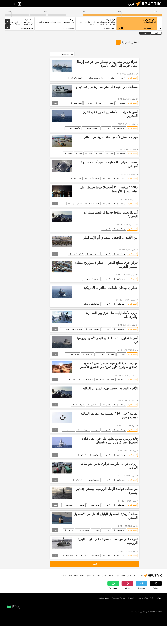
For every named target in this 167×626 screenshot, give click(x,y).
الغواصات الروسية (71, 555)
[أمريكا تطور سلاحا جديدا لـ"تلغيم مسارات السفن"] (62, 216)
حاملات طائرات (84, 530)
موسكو (102, 379)
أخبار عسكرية (80, 404)
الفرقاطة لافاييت (94, 329)
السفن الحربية (130, 42)
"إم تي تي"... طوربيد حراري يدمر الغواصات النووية (109, 465)
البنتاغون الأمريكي (76, 78)
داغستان (83, 455)
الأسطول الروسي (94, 480)
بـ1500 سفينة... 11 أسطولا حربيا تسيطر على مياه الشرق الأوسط (108, 189)
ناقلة (80, 153)
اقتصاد (111, 575)
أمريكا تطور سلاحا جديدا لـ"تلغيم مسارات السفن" (110, 214)
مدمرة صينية (78, 103)
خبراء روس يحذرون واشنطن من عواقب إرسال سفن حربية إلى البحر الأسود (107, 63)
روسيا (113, 354)
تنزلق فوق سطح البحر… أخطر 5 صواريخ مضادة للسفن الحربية (106, 264)
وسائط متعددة (73, 575)
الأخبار (123, 78)
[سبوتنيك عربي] (149, 7)
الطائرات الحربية (78, 254)
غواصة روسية (95, 505)
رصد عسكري (121, 128)
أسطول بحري (95, 404)
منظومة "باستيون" (87, 379)
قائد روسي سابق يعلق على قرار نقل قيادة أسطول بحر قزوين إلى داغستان (110, 440)
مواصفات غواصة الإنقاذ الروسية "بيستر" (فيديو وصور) (107, 490)
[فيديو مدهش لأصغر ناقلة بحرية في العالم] (62, 141)
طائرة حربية (77, 178)
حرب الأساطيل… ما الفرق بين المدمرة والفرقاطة (112, 315)
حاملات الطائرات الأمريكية (91, 304)
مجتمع (111, 103)
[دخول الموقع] (13, 3)
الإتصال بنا (131, 598)
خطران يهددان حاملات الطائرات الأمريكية (110, 288)
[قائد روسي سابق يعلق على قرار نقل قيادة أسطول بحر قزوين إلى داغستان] (62, 442)
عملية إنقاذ (69, 505)
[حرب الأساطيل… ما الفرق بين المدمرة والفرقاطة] (62, 317)
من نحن (159, 598)
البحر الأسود (89, 354)
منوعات (122, 103)
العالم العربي (131, 575)
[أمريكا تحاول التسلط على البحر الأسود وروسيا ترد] (62, 342)
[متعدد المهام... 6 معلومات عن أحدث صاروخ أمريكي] (62, 166)
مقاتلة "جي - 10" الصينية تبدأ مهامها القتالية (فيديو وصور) (109, 415)
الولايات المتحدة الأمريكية (96, 78)
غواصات (82, 505)
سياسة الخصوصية (118, 598)
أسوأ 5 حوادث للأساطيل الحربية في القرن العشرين (110, 114)
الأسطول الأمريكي (93, 178)
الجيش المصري (94, 254)
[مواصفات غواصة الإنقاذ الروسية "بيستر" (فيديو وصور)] (62, 493)
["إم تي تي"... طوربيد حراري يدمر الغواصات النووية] (62, 467)
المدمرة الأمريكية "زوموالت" (73, 329)
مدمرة (90, 103)
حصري (104, 575)
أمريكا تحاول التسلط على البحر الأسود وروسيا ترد (107, 340)
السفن (70, 153)
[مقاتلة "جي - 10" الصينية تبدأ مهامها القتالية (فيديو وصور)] (62, 417)
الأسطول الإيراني (77, 203)
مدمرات (70, 530)
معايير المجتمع (104, 598)
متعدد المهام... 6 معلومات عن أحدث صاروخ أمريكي (109, 164)
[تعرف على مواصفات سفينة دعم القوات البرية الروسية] (62, 543)
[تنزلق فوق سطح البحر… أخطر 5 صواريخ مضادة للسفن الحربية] (62, 266)
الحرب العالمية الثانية (93, 128)
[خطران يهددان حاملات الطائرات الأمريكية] (62, 292)
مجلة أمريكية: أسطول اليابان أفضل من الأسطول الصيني (106, 516)
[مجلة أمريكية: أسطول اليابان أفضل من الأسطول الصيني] (62, 518)
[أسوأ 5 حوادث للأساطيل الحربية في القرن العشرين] (62, 116)
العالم (112, 78)
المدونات (64, 575)
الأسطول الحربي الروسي (91, 555)
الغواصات (79, 480)
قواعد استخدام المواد (145, 598)
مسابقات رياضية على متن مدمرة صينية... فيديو (107, 87)
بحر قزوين (96, 455)
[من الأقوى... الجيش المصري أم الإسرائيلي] (62, 241)
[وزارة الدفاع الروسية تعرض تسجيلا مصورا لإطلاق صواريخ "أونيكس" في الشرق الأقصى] (62, 367)
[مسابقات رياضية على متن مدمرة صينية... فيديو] (62, 91)
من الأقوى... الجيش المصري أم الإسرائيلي (110, 237)
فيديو (73, 379)
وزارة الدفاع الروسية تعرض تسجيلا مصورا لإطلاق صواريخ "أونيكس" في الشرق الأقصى (108, 365)
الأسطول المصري (94, 203)
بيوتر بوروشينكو (74, 354)
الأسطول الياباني (75, 128)
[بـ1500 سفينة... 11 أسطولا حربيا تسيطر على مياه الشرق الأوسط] (62, 191)
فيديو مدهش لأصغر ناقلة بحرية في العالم (111, 137)
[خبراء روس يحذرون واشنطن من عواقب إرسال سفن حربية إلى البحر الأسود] (62, 66)
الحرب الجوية (85, 430)
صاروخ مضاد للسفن (93, 279)
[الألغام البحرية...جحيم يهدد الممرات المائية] (62, 392)
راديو (98, 575)
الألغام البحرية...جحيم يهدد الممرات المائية (110, 388)
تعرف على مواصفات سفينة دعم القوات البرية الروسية (108, 541)
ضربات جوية (70, 430)
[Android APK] (13, 606)
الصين (90, 153)
